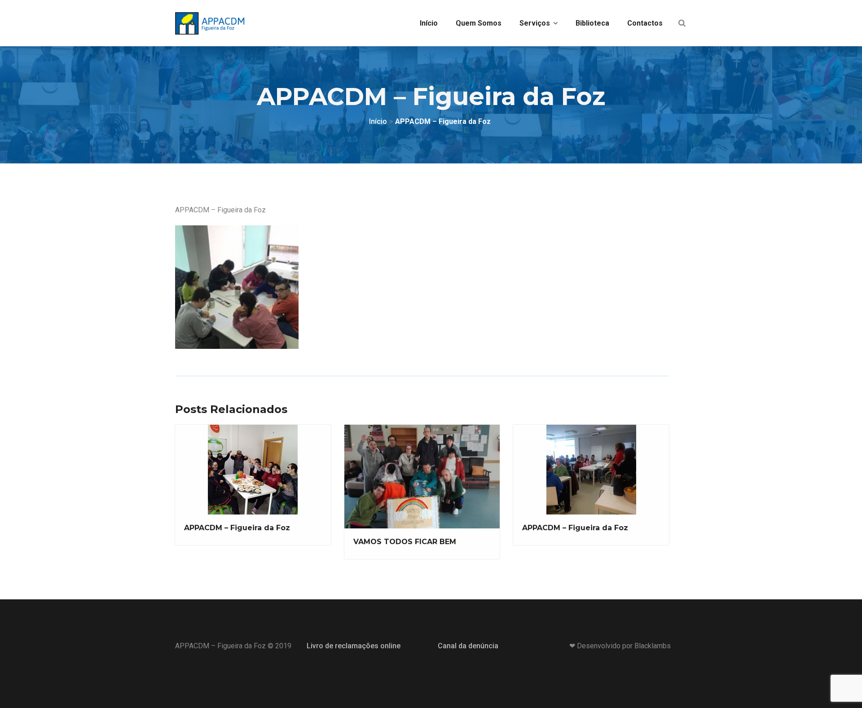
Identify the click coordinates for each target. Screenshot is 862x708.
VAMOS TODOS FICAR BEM (404, 541)
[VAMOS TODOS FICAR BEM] (421, 477)
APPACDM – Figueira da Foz (237, 527)
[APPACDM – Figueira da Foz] (236, 281)
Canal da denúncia (468, 646)
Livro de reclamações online (353, 646)
